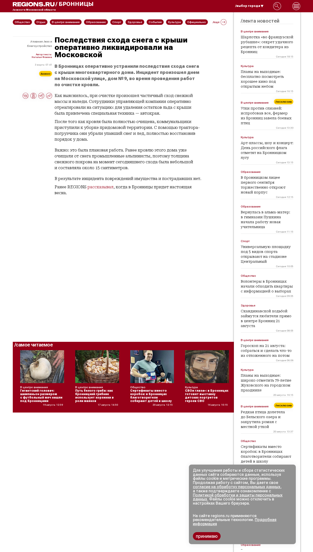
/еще (216, 22)
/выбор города (247, 6)
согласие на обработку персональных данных (236, 486)
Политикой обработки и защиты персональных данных (238, 497)
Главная (37, 41)
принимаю (207, 536)
